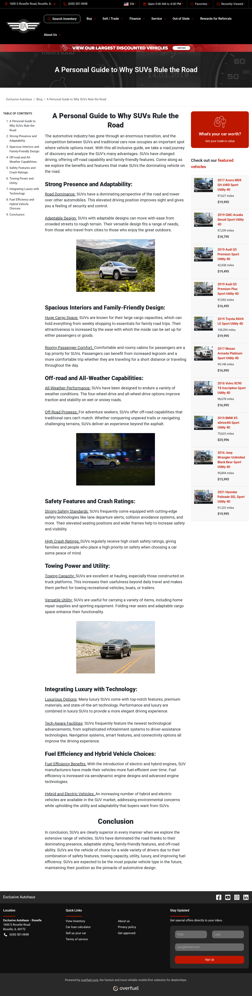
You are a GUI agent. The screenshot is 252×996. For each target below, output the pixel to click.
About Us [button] (50, 35)
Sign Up (209, 959)
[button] (31, 4)
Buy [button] (89, 18)
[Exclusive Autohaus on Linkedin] (244, 897)
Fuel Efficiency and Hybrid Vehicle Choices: (21, 204)
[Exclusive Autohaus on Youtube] (226, 897)
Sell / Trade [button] (111, 18)
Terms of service (77, 939)
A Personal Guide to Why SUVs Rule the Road (22, 125)
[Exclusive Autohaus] (23, 26)
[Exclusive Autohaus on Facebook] (217, 897)
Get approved (126, 933)
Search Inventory (64, 19)
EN (132, 4)
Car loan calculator (78, 927)
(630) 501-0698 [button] (77, 4)
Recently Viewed (232, 4)
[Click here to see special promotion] (126, 48)
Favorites (201, 4)
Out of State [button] (181, 18)
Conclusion (16, 214)
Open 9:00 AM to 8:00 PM (164, 4)
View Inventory (75, 921)
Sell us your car (76, 933)
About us (124, 921)
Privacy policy (127, 927)
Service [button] (156, 18)
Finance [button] (135, 18)
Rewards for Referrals (216, 18)
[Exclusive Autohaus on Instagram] (235, 897)
